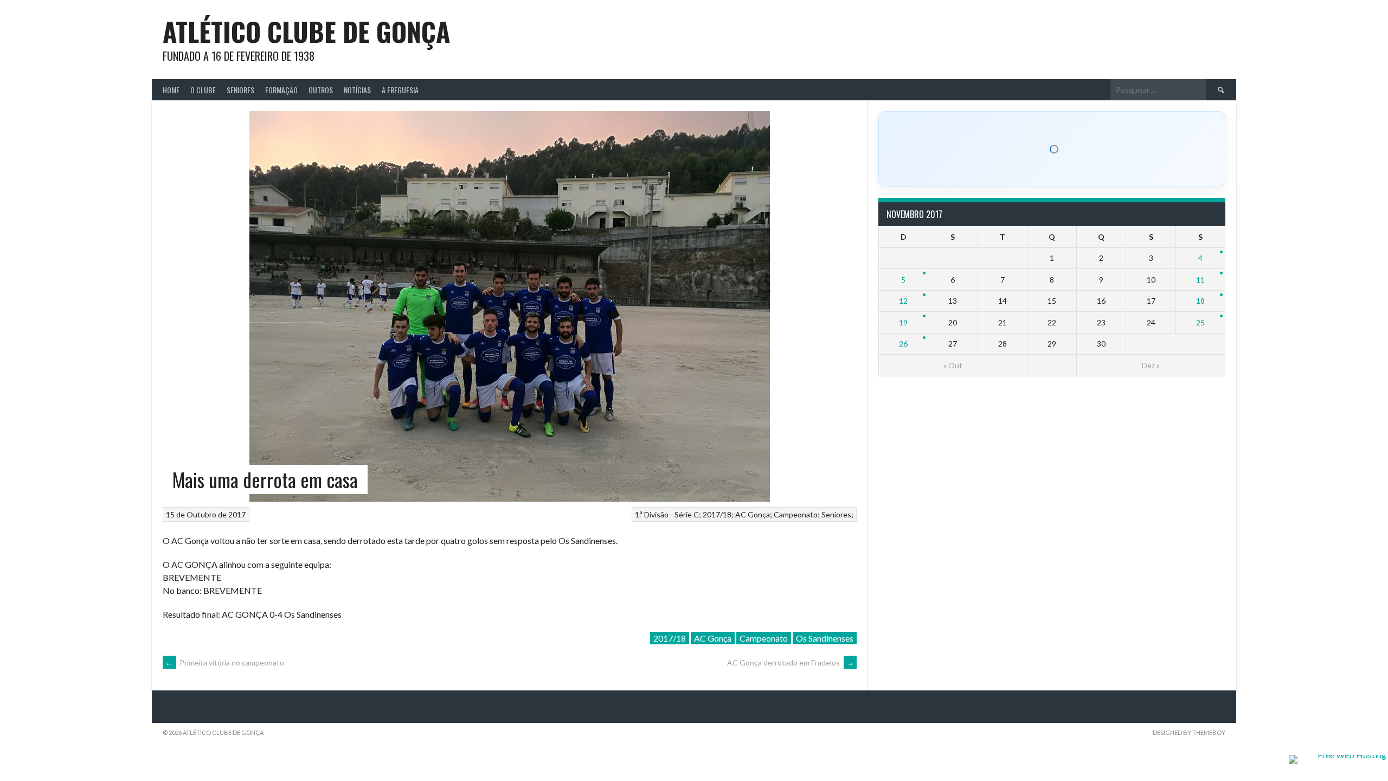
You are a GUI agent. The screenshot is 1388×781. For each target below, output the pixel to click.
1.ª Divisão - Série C (667, 514)
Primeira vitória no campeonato (224, 662)
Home (171, 89)
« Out (952, 365)
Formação (281, 89)
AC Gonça (752, 514)
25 (1200, 322)
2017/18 (717, 514)
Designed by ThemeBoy (1189, 732)
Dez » (1151, 365)
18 (1200, 300)
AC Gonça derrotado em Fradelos (790, 662)
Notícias (357, 89)
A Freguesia (400, 89)
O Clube (203, 89)
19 (903, 322)
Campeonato (796, 514)
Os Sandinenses (824, 638)
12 (903, 300)
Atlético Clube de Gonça (306, 31)
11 (1200, 279)
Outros (321, 89)
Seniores (240, 89)
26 (903, 343)
